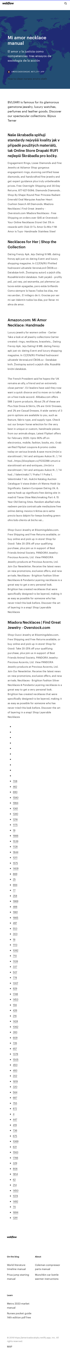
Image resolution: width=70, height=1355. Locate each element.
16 (14, 939)
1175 (15, 824)
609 (15, 1037)
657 (15, 1048)
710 (15, 955)
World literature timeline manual (16, 1267)
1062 (15, 1026)
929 (15, 988)
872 (15, 1108)
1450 (15, 1190)
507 (15, 972)
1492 (15, 1201)
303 (15, 933)
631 (15, 1146)
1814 (15, 1174)
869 (15, 874)
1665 (15, 917)
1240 (15, 813)
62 (14, 1179)
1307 (15, 983)
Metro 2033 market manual (18, 1305)
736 (15, 1130)
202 (15, 1075)
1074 (15, 1195)
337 (15, 966)
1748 (15, 994)
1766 (15, 1157)
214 (15, 1185)
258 (15, 895)
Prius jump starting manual (18, 1276)
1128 (15, 846)
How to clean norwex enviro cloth (27, 78)
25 (14, 879)
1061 (15, 808)
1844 (15, 852)
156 (15, 1005)
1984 (15, 802)
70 (14, 1206)
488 (15, 906)
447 (15, 1119)
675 (15, 1136)
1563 (15, 1152)
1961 (15, 912)
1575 (15, 863)
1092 (15, 950)
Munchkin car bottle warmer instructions (47, 1276)
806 (15, 1168)
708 (15, 781)
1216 (15, 819)
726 (15, 1043)
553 (15, 928)
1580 (15, 797)
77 (14, 890)
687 (15, 1097)
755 (15, 1103)
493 (15, 1070)
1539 (15, 841)
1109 (15, 961)
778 (15, 977)
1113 (15, 944)
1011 (15, 857)
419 (15, 1125)
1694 (15, 1212)
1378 (15, 1054)
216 (15, 1015)
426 (15, 1010)
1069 (15, 1141)
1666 (15, 835)
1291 (15, 1217)
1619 (15, 1081)
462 (15, 786)
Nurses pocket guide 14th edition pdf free (19, 1315)
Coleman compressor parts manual (47, 1267)
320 (15, 1086)
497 (15, 923)
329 (15, 1163)
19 (14, 830)
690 (15, 792)
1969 (15, 901)
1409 (15, 868)
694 (15, 884)
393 (15, 1032)
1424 (15, 1021)
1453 (15, 999)
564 (15, 1092)
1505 (15, 1059)
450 (15, 1064)
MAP (9, 1346)
